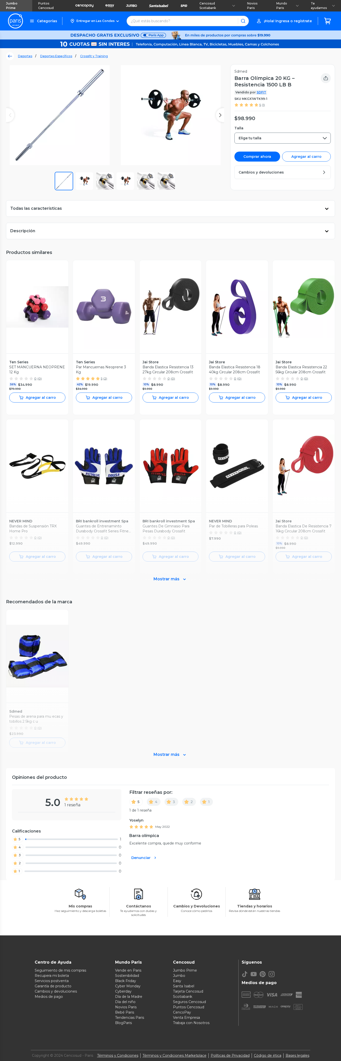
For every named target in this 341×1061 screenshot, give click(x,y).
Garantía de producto (53, 986)
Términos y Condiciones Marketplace (174, 1055)
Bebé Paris (124, 1012)
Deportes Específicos (56, 56)
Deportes (25, 56)
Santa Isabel (183, 986)
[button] (94, 21)
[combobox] (282, 138)
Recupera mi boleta (52, 975)
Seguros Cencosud (189, 1002)
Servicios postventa (52, 981)
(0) (39, 378)
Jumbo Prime (11, 5)
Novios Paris (252, 5)
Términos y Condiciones (117, 1055)
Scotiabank (182, 996)
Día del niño (125, 1002)
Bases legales (297, 1055)
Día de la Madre (128, 996)
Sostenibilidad (127, 975)
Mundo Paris (281, 5)
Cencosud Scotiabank (207, 5)
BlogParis (123, 1023)
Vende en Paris (128, 970)
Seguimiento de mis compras (60, 970)
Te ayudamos (319, 5)
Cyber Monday (128, 986)
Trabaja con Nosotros (191, 1023)
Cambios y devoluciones (56, 991)
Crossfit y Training (94, 56)
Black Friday (125, 981)
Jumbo (179, 975)
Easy (177, 981)
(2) (105, 378)
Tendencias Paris (129, 1017)
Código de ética (267, 1055)
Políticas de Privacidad (230, 1055)
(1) (263, 105)
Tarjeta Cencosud (188, 991)
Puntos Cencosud (46, 5)
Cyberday (123, 991)
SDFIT (261, 92)
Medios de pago (49, 996)
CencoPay (182, 1012)
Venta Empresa (186, 1017)
